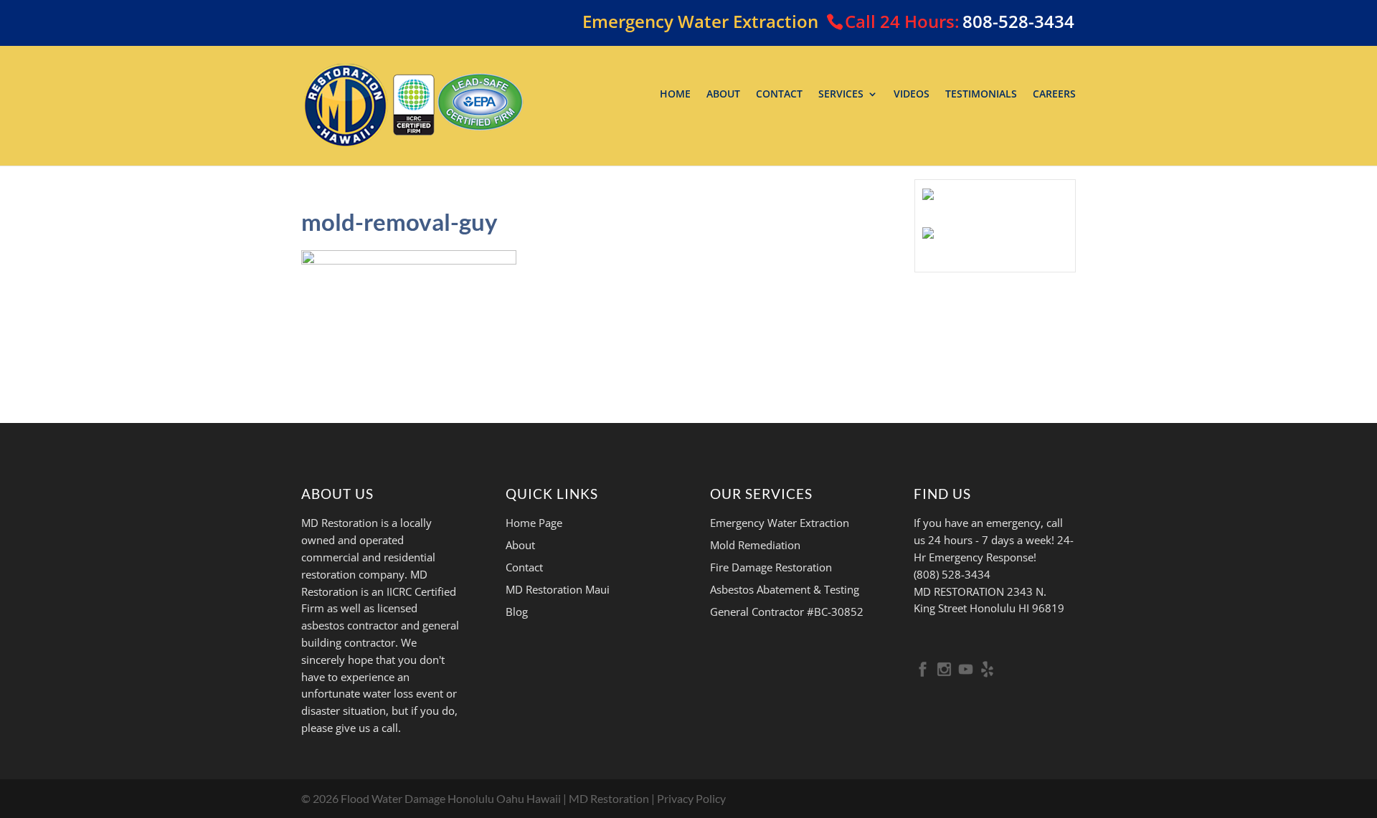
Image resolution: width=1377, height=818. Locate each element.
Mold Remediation (755, 545)
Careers (1054, 94)
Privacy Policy (691, 798)
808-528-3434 (1018, 21)
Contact (779, 94)
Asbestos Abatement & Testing (784, 589)
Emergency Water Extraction (779, 522)
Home (675, 94)
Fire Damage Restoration (771, 567)
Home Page (534, 522)
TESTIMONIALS (981, 94)
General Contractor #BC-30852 (786, 611)
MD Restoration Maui (558, 589)
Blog (517, 611)
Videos (911, 94)
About (723, 94)
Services (840, 94)
